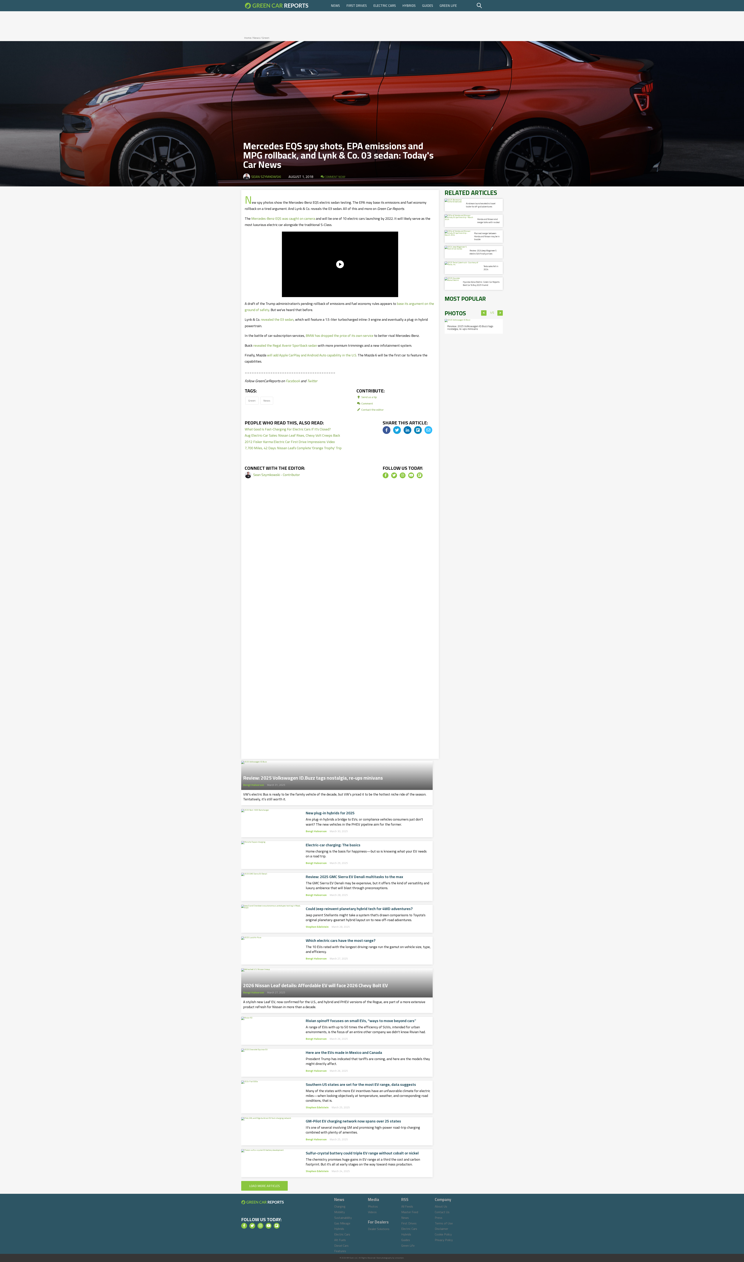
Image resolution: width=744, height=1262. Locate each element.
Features (340, 1251)
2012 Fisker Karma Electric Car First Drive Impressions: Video (290, 442)
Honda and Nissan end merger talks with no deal (488, 220)
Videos (372, 1212)
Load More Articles (264, 1186)
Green (265, 37)
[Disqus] (340, 550)
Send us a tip (369, 397)
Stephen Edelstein (317, 926)
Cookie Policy (443, 1234)
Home (247, 37)
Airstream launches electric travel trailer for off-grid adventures (480, 205)
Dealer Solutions (378, 1229)
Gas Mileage (342, 1223)
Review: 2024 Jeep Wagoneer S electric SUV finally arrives (483, 252)
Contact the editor (372, 409)
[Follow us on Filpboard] (420, 475)
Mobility (339, 1212)
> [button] (500, 313)
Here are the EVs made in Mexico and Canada (344, 1052)
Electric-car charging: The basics (333, 845)
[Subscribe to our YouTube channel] (411, 475)
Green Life (448, 6)
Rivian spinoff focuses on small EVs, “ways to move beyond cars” (361, 1021)
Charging (339, 1206)
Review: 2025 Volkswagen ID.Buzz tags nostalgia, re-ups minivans (313, 776)
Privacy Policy (444, 1240)
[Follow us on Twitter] (394, 475)
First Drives (356, 6)
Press (438, 1218)
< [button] (484, 313)
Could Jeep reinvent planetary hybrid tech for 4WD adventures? (359, 909)
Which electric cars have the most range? (340, 940)
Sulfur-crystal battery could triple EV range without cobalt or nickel (362, 1153)
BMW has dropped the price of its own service (339, 335)
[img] (386, 430)
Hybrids (409, 6)
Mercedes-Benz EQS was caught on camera (283, 218)
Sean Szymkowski (266, 176)
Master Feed (409, 1212)
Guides (427, 6)
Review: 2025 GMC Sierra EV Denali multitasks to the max (354, 877)
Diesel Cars (341, 1245)
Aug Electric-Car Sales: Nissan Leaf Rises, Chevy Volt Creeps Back (292, 435)
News (335, 6)
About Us (441, 1206)
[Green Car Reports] (276, 5)
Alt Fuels (340, 1240)
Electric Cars (384, 6)
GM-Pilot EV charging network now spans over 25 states (353, 1121)
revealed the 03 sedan (277, 319)
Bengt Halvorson (253, 785)
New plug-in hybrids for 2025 (330, 813)
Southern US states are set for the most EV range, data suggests (361, 1084)
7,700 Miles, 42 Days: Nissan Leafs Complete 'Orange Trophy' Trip (293, 448)
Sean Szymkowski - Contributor (276, 475)
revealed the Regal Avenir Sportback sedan (285, 345)
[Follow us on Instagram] (403, 475)
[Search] (489, 5)
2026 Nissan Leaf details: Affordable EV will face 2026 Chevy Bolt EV (315, 984)
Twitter (312, 381)
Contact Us (442, 1212)
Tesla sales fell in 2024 (491, 267)
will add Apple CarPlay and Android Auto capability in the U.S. (312, 355)
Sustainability (343, 1218)
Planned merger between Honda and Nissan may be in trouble (487, 236)
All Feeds (407, 1206)
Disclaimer (441, 1229)
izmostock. (399, 1258)
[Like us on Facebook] (385, 475)
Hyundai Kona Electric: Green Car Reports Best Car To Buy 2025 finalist (481, 283)
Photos (373, 1206)
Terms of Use (444, 1223)
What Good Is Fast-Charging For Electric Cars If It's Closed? (288, 429)
